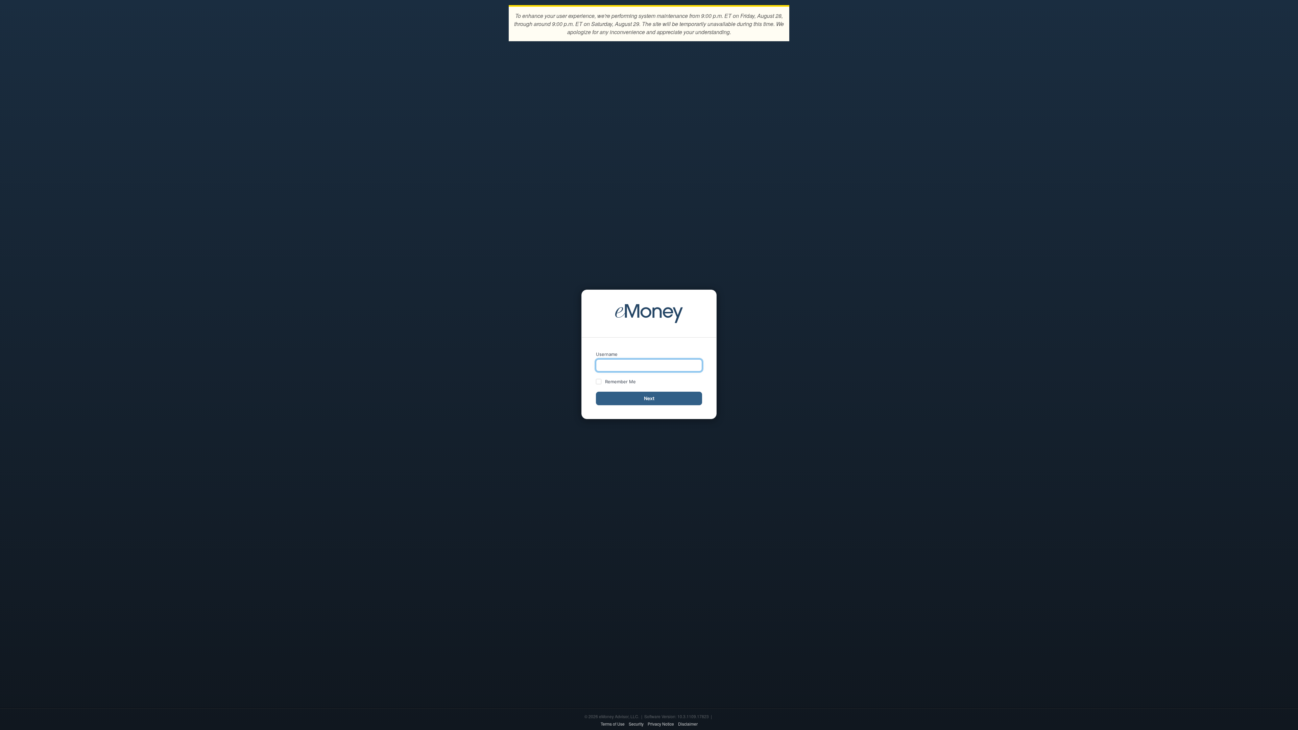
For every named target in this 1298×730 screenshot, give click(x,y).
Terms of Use (613, 724)
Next (649, 398)
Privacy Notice (661, 724)
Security (636, 724)
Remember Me (620, 381)
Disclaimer (688, 724)
